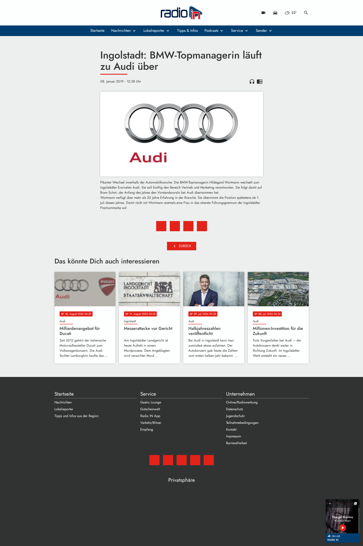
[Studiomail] (58, 12)
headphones (252, 81)
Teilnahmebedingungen (242, 422)
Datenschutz (234, 409)
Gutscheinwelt (150, 409)
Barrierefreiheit (236, 443)
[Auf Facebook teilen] (161, 226)
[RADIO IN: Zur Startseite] (181, 12)
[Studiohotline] (92, 12)
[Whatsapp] (84, 12)
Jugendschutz (235, 415)
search (306, 12)
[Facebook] (67, 12)
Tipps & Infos (187, 30)
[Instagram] (75, 12)
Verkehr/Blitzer (150, 422)
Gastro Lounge (150, 402)
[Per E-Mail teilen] (202, 226)
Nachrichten (121, 30)
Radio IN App (150, 415)
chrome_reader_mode (260, 81)
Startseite (97, 30)
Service (237, 30)
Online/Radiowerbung (242, 402)
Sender (261, 30)
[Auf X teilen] (175, 226)
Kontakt (231, 429)
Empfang (146, 429)
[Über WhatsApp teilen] (188, 226)
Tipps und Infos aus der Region (76, 415)
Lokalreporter (153, 30)
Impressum (233, 436)
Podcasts (211, 30)
